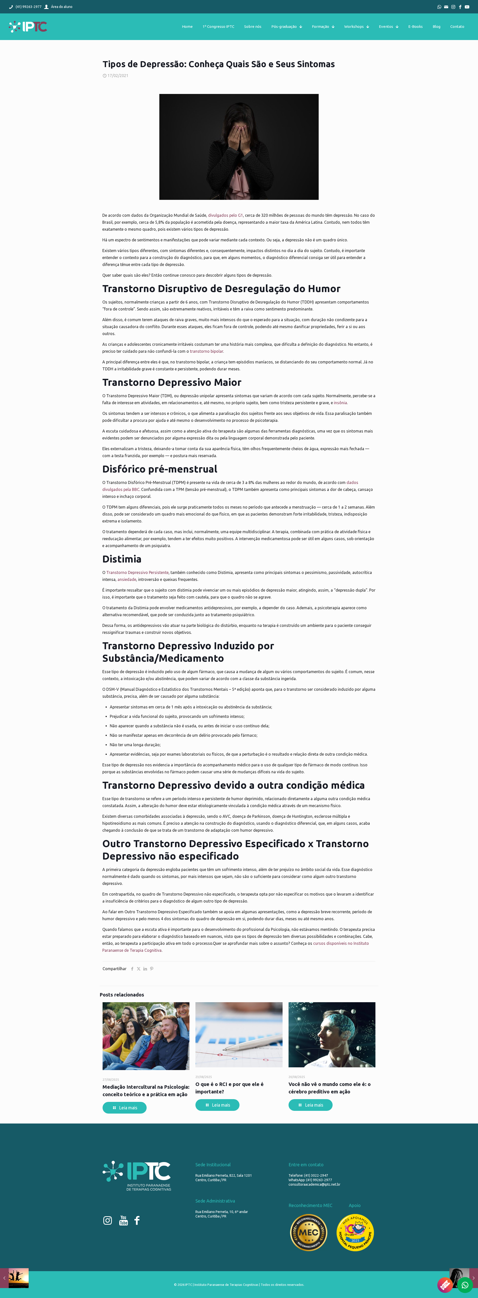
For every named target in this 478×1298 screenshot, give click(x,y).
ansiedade (127, 579)
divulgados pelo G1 (225, 215)
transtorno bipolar (206, 351)
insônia (340, 402)
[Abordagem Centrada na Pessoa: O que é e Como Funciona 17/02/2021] (14, 1278)
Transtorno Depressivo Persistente (137, 572)
